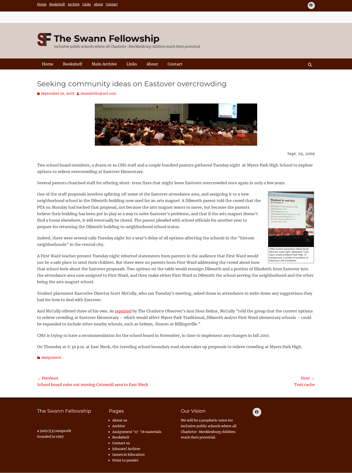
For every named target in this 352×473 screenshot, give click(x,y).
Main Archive (104, 64)
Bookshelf (57, 4)
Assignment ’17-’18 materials (136, 432)
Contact (112, 4)
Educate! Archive (126, 449)
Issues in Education (128, 454)
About (98, 4)
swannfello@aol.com (98, 93)
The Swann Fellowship (106, 38)
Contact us (121, 443)
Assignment (51, 357)
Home (41, 4)
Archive (73, 4)
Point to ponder (125, 460)
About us (119, 420)
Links (86, 4)
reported (123, 311)
